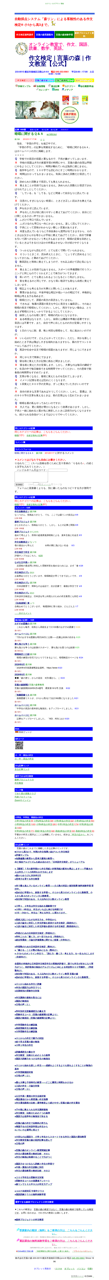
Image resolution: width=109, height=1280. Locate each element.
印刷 (90, 1268)
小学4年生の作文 (84, 820)
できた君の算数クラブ (25, 793)
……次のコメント (23, 613)
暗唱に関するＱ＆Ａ (29, 133)
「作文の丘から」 (78, 834)
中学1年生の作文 (68, 824)
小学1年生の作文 (24, 820)
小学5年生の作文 (25, 824)
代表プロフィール (23, 796)
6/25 (41, 555)
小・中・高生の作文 (24, 758)
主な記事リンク (22, 769)
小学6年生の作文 (46, 824)
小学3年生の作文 (64, 820)
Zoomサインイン (23, 800)
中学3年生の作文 (24, 830)
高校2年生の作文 (65, 830)
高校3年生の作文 (85, 830)
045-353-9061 (78, 1257)
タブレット (69, 1268)
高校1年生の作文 (45, 830)
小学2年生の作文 (44, 820)
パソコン (81, 1268)
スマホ (59, 1268)
